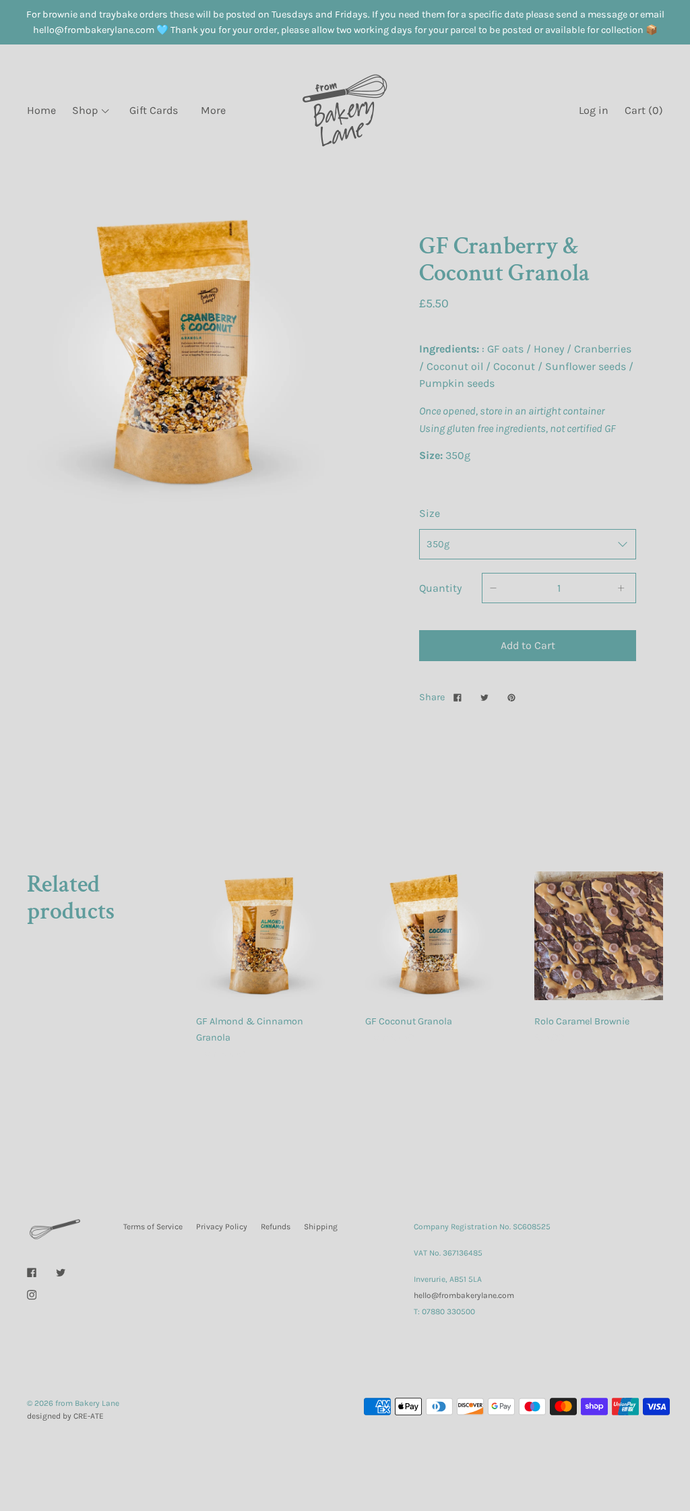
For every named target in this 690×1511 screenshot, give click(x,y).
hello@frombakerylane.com (464, 1295)
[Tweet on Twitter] (486, 697)
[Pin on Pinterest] (513, 697)
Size (429, 513)
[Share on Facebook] (459, 697)
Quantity (440, 588)
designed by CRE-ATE (65, 1416)
